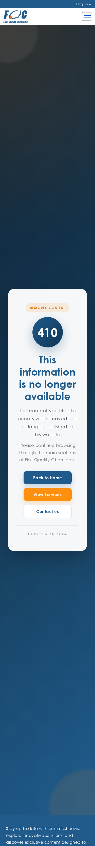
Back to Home (47, 477)
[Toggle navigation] (87, 16)
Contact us (47, 511)
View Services (47, 494)
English (82, 4)
